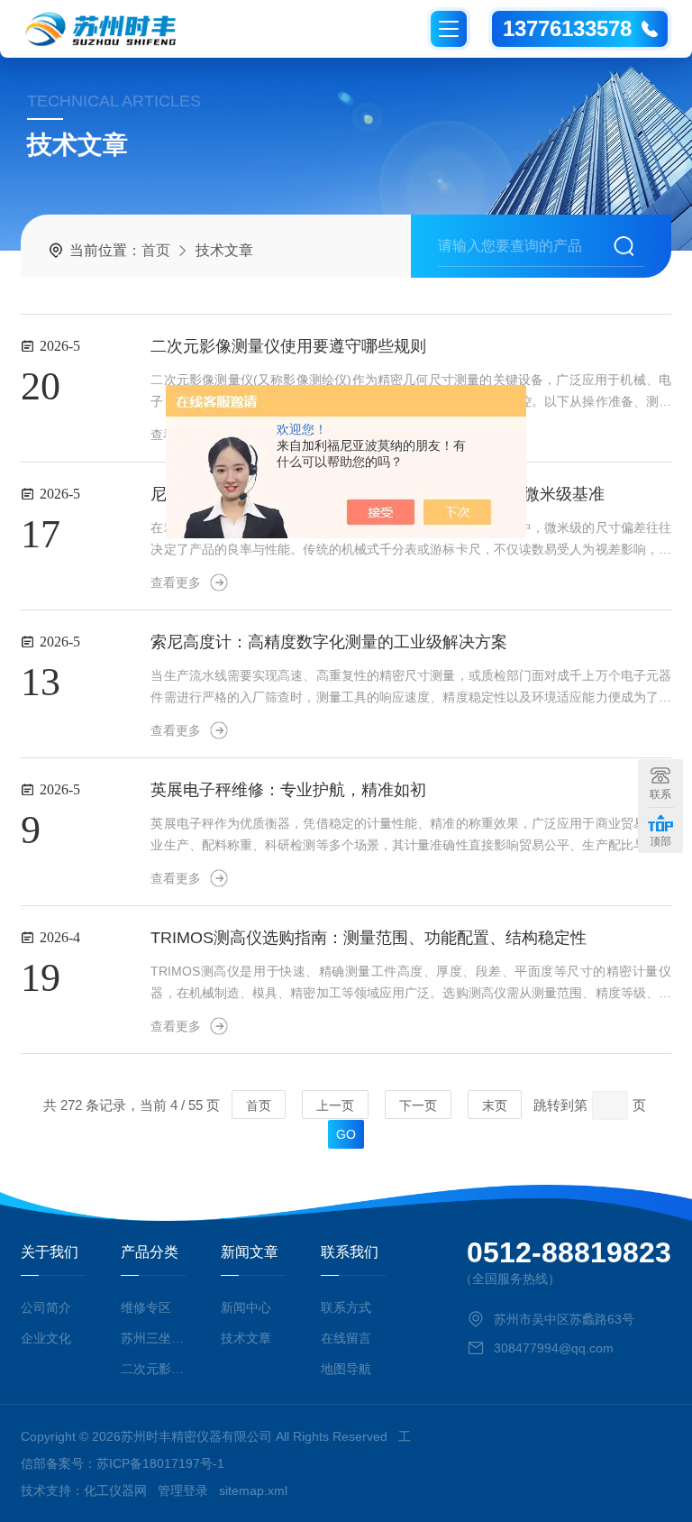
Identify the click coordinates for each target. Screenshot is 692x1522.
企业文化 (46, 1338)
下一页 (418, 1105)
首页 (155, 250)
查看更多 (175, 582)
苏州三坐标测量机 (153, 1338)
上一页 (335, 1105)
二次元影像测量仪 (153, 1369)
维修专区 (146, 1307)
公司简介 (46, 1307)
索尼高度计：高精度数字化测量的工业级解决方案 (328, 642)
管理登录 (183, 1490)
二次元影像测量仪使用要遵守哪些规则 (288, 346)
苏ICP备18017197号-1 (160, 1463)
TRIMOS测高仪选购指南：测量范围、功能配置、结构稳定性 (368, 938)
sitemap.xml (253, 1490)
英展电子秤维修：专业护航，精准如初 (288, 790)
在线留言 (346, 1338)
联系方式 (346, 1307)
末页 (494, 1105)
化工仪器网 (115, 1490)
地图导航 (346, 1369)
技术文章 (246, 1338)
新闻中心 (246, 1307)
